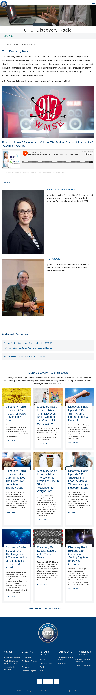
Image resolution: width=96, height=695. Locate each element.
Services (43, 659)
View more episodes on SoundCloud (45, 609)
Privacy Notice (74, 691)
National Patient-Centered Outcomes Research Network (28, 348)
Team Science (65, 652)
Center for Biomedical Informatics (82, 661)
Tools (42, 671)
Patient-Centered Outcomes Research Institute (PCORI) (28, 343)
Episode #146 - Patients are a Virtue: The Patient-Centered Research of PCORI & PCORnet (40, 172)
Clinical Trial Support (47, 663)
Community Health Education (10, 668)
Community (10, 652)
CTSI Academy (27, 657)
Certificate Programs (29, 671)
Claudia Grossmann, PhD (61, 189)
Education (27, 652)
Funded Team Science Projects (65, 658)
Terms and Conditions (62, 691)
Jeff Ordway (54, 258)
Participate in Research (12, 657)
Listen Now (10, 440)
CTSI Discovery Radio (8, 172)
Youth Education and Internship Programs (11, 662)
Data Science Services (83, 665)
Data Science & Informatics (83, 653)
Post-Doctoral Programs (26, 666)
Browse (9, 36)
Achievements (62, 663)
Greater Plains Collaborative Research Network (24, 356)
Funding (42, 667)
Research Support (45, 653)
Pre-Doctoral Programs (30, 661)
